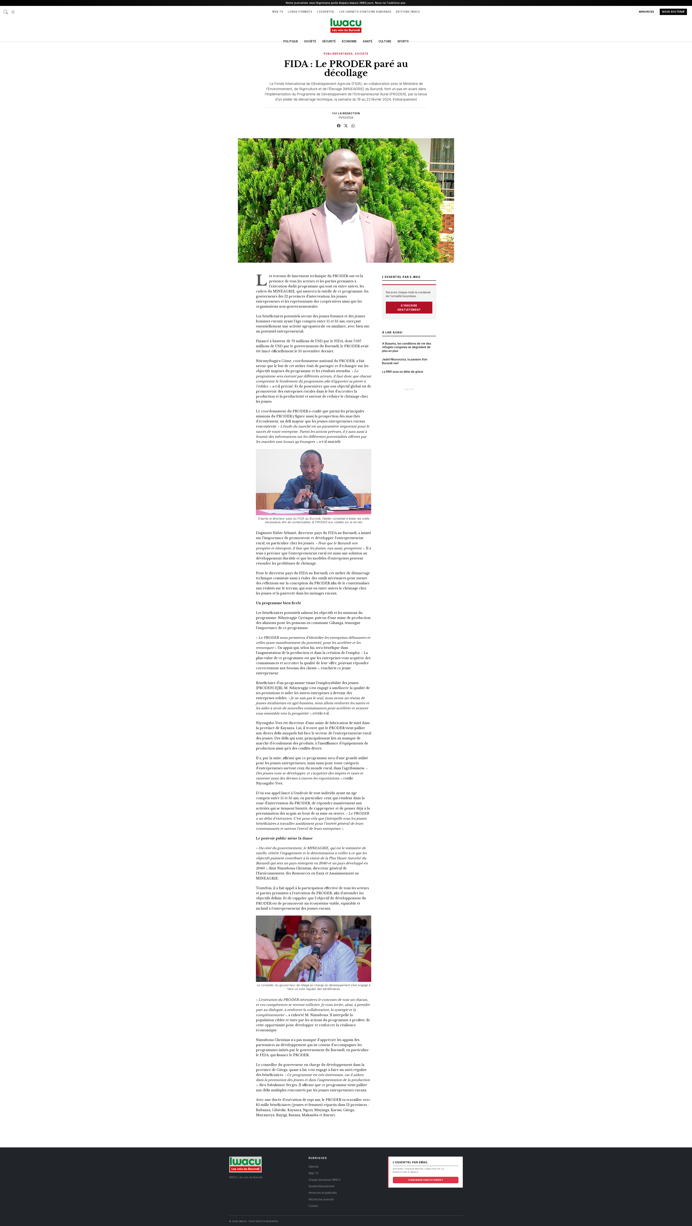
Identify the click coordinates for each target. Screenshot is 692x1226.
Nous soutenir (673, 11)
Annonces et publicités (323, 1192)
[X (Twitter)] (346, 126)
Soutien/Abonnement (321, 1186)
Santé (367, 41)
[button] (13, 10)
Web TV (277, 11)
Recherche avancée (321, 1199)
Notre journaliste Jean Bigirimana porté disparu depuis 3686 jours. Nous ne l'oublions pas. (346, 2)
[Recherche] (6, 10)
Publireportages (338, 53)
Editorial (313, 1166)
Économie (349, 41)
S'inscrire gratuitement (409, 307)
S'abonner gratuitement (425, 1180)
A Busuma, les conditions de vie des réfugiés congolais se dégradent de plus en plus (406, 347)
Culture (384, 41)
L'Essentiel (326, 11)
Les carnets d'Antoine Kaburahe (365, 11)
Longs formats (300, 11)
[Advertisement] (409, 447)
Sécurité (329, 41)
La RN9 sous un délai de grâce (402, 371)
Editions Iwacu (408, 11)
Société (310, 41)
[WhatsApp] (353, 126)
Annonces (646, 11)
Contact (313, 1206)
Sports (403, 41)
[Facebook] (339, 126)
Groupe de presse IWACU (325, 1179)
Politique (290, 41)
